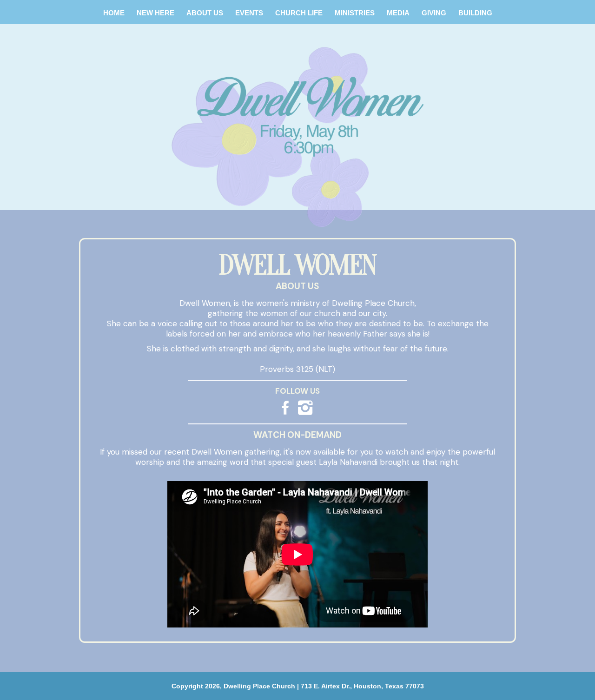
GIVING (434, 13)
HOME (114, 13)
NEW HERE (155, 13)
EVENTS (249, 13)
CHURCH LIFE (299, 13)
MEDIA (398, 13)
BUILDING (475, 13)
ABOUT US (204, 13)
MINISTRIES (355, 13)
